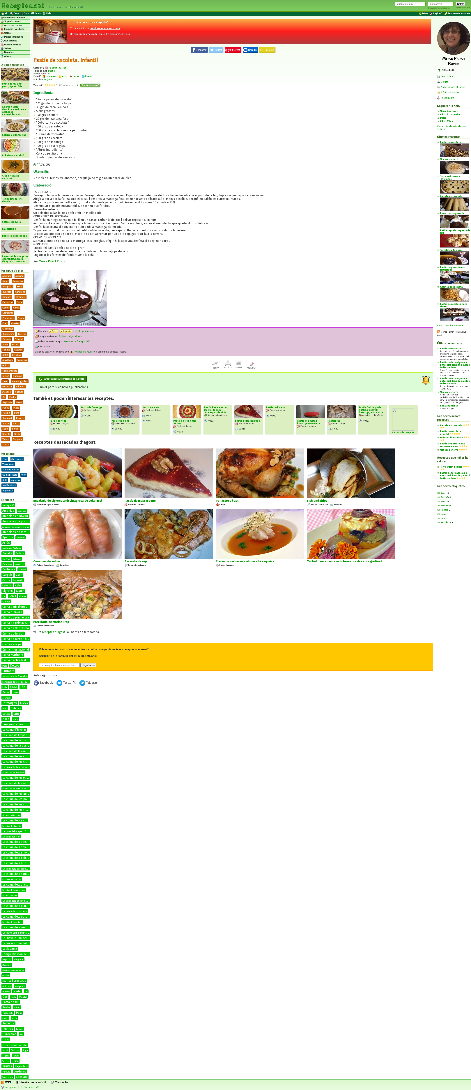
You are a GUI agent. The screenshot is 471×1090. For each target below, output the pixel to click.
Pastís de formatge (91, 407)
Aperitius (20, 538)
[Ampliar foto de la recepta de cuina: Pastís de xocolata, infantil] (70, 325)
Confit (16, 307)
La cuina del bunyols (11, 815)
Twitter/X (69, 682)
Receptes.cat (22, 5)
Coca (19, 302)
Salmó (5, 1050)
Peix (19, 1012)
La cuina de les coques (17, 756)
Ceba (18, 585)
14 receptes (446, 76)
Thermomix (8, 464)
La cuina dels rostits (16, 927)
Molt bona (6, 986)
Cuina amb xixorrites (16, 607)
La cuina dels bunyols (16, 863)
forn (49, 73)
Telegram (91, 682)
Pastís (5, 407)
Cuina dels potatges (11, 644)
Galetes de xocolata (451, 437)
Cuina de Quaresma (15, 628)
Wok (23, 474)
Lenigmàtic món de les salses (21, 954)
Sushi (17, 434)
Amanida (6, 276)
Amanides (22, 511)
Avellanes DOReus (11, 548)
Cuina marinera (12, 655)
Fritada (15, 344)
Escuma (6, 339)
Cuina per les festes (15, 660)
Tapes (5, 439)
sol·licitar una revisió (83, 352)
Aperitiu (19, 276)
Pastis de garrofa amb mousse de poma (452, 445)
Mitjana (48, 79)
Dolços (14, 665)
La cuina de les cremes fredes (20, 767)
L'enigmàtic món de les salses (22, 724)
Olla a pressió (9, 474)
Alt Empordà (8, 505)
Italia (5, 719)
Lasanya (17, 376)
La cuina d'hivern (14, 729)
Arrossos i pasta (13, 25)
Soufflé (6, 434)
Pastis (6, 1007)
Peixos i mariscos (13, 37)
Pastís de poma (151, 407)
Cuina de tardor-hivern (18, 639)
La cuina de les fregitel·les (13, 773)
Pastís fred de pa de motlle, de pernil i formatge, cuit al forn (216, 410)
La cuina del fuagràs (11, 826)
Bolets (19, 553)
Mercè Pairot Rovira (52, 261)
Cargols (7, 574)
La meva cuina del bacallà (19, 938)
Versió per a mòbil (32, 1082)
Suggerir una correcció (251, 368)
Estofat (19, 339)
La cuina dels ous (9, 896)
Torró (443, 518)
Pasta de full (10, 1002)
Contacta (61, 1082)
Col (3, 596)
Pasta (19, 402)
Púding (6, 412)
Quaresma (9, 1034)
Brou (19, 286)
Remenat (7, 418)
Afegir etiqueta (86, 331)
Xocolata (22, 1077)
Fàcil (23, 687)
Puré (16, 412)
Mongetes (20, 986)
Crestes (15, 323)
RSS (7, 1082)
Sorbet (15, 428)
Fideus (15, 693)
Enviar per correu (215, 368)
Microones (17, 459)
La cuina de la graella (16, 740)
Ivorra (15, 719)
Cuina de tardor (13, 633)
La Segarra (9, 948)
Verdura (6, 1071)
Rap (21, 1034)
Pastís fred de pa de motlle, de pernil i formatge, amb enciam (371, 410)
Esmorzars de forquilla (14, 676)
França (24, 703)
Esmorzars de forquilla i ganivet (17, 682)
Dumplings (8, 334)
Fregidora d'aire (10, 469)
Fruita (4, 709)
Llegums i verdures (14, 29)
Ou (26, 991)
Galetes (18, 349)
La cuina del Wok (11, 836)
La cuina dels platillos (16, 906)
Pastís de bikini (120, 421)
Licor (5, 381)
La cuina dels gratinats (17, 884)
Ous (5, 996)
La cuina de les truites (17, 810)
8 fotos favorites (449, 92)
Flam (5, 344)
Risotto (20, 418)
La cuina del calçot (14, 820)
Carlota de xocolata (451, 425)
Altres (7, 56)
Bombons (18, 281)
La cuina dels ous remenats (17, 900)
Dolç (4, 666)
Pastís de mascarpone (247, 421)
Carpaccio (7, 302)
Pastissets (334, 421)
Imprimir (228, 367)
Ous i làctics (10, 40)
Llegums (19, 959)
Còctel (5, 307)
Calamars (17, 559)
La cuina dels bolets (15, 858)
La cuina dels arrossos (17, 852)
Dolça (443, 118)
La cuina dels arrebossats (19, 847)
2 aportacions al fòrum (453, 87)
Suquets (5, 1056)
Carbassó (22, 570)
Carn (19, 574)
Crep (4, 323)
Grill (4, 480)
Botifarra (6, 559)
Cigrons (7, 591)
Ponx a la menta (449, 405)
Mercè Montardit (449, 111)
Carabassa (19, 564)
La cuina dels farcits (11, 879)
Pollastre (8, 1023)
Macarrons (6, 965)
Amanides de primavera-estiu (16, 527)
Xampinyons (7, 1077)
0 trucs (444, 81)
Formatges (9, 703)
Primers (19, 1029)
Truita (5, 444)
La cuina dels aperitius (17, 842)
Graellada (7, 360)
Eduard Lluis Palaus (451, 114)
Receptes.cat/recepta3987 (77, 341)
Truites (7, 1066)
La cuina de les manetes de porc (23, 783)
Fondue (6, 349)
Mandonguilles (20, 381)
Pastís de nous (58, 421)
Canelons (20, 291)
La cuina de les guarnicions (20, 777)
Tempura (17, 439)
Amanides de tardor (16, 532)
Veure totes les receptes (450, 325)
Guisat (5, 365)
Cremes (6, 601)
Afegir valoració (91, 85)
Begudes (9, 52)
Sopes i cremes (12, 21)
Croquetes (7, 328)
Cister (20, 591)
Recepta (5, 1040)
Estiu (4, 687)
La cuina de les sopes (16, 804)
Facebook (46, 682)
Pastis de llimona (276, 407)
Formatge (6, 698)
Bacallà (7, 553)
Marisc (5, 975)
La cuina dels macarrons (13, 890)
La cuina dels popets (14, 911)
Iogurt (5, 376)
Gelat (5, 355)
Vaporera (15, 480)
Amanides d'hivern (15, 516)
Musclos (6, 992)
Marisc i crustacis (14, 980)
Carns (7, 33)
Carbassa (8, 569)
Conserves (8, 318)
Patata (17, 1007)
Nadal (17, 991)
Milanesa (20, 386)
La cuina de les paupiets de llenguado (18, 789)
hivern (88, 76)
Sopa (5, 428)
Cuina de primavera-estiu (19, 623)
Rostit (5, 423)
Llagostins (6, 960)
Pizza (16, 407)
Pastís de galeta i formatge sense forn (308, 422)
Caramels (20, 297)
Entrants (8, 671)
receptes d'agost (53, 632)
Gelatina (16, 355)
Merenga (7, 386)
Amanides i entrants (14, 17)
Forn (4, 459)
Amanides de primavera (18, 521)
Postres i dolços (12, 44)
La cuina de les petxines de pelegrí (26, 793)
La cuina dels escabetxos (15, 868)
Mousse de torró (449, 392)
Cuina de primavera (15, 617)
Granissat (22, 360)
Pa (3, 397)
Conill (12, 596)
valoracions (70, 85)
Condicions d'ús (32, 1087)
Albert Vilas (446, 121)
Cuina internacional (15, 649)
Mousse (6, 391)
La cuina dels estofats (17, 874)
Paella (12, 397)
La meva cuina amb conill (17, 932)
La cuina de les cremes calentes (24, 761)
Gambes (6, 714)
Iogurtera (7, 490)
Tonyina (5, 1061)
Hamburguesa (9, 370)
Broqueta (7, 286)
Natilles (19, 391)
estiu (64, 76)
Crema (21, 318)
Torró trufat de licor (451, 467)
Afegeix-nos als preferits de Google (64, 378)
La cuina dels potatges (17, 916)
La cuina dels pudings (12, 922)
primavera (50, 76)
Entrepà (22, 334)
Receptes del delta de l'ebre (14, 1045)
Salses (7, 48)
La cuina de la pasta (15, 745)
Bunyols (6, 291)
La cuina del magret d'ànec (16, 831)
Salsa (16, 423)
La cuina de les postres (18, 799)
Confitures (7, 312)
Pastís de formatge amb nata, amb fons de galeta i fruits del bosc (455, 365)
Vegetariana (21, 1066)
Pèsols (5, 1018)
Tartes (443, 514)
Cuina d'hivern (12, 612)
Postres (7, 1029)
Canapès (6, 297)
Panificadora (9, 485)
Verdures (20, 1071)
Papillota (7, 402)
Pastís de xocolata (450, 348)
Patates (7, 1012)
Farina (5, 692)
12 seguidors (447, 98)
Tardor (16, 1055)
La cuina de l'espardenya (18, 735)
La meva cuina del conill (18, 943)
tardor (76, 76)
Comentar (238, 367)
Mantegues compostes (13, 970)
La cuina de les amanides (18, 751)
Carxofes (7, 585)
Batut (5, 281)
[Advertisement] (233, 717)
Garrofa (445, 497)
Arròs (6, 542)
